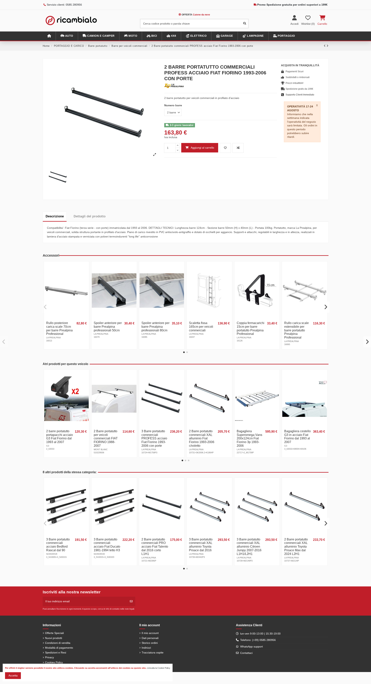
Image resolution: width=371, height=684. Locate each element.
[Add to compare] (238, 148)
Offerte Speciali (54, 633)
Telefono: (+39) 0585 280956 (258, 639)
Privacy (49, 657)
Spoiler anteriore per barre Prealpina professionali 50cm (108, 326)
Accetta (13, 675)
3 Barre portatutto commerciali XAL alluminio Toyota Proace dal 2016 (201, 545)
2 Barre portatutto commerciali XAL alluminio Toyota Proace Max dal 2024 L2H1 (296, 547)
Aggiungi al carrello (202, 147)
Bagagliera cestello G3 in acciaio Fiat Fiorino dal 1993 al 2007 (297, 437)
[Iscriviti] (131, 601)
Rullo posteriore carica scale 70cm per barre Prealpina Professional (59, 328)
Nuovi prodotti (53, 638)
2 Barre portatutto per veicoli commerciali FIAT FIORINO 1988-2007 (106, 438)
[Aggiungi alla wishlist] (225, 148)
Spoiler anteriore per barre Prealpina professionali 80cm (155, 326)
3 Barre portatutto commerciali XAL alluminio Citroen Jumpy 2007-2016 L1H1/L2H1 (249, 547)
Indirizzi (146, 647)
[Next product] (327, 45)
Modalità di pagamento (59, 647)
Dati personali (150, 638)
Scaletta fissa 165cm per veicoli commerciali (201, 326)
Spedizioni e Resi (55, 652)
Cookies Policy (54, 662)
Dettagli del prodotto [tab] (90, 216)
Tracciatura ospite (152, 652)
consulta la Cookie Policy (158, 668)
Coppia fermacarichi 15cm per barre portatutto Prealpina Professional (250, 328)
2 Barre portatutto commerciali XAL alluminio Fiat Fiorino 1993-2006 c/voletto (201, 438)
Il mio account (150, 633)
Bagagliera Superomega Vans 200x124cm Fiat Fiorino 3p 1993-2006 (249, 438)
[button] (67, 36)
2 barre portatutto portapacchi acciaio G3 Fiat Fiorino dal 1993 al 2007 (59, 437)
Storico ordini (150, 642)
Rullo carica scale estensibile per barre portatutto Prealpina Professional (296, 330)
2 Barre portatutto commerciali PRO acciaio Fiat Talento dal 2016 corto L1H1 (154, 547)
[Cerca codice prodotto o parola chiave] (245, 23)
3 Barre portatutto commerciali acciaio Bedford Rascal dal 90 (58, 545)
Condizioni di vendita (57, 642)
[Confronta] (86, 274)
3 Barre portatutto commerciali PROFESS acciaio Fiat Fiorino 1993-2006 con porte (154, 438)
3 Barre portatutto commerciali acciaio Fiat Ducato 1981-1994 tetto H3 (107, 545)
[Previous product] (325, 45)
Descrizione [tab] (55, 216)
